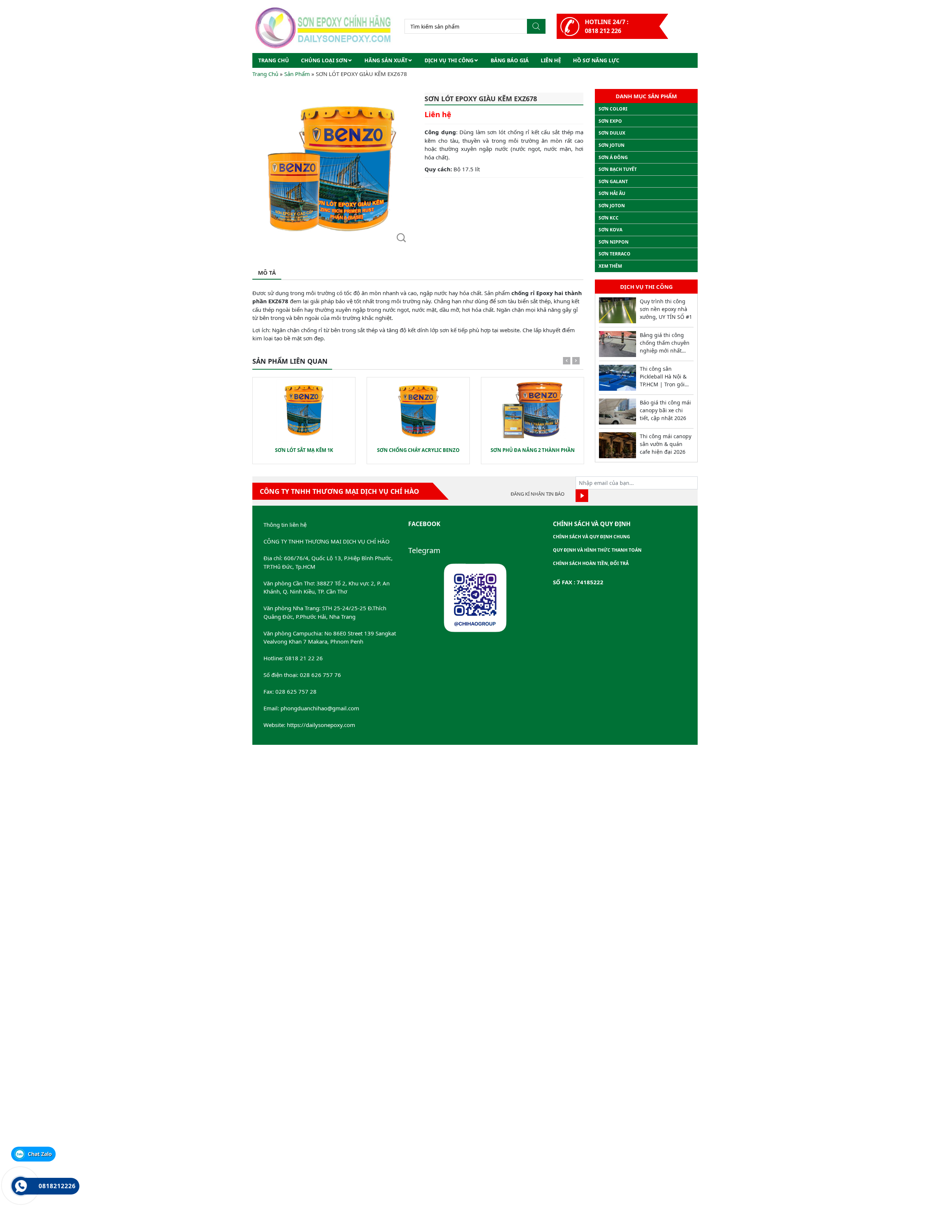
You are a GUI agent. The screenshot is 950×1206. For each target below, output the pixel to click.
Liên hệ (551, 60)
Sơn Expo (610, 121)
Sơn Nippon (614, 242)
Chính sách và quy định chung (591, 536)
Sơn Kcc (609, 218)
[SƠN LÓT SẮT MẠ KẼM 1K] (304, 410)
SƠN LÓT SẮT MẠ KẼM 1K (304, 450)
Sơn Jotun (612, 145)
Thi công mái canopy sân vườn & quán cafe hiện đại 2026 (665, 444)
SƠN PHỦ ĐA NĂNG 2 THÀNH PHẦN (533, 450)
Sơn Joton (612, 205)
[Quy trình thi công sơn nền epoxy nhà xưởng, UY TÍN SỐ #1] (617, 310)
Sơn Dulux (612, 133)
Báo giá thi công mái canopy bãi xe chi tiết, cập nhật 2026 (665, 410)
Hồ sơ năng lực (596, 60)
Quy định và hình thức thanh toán (597, 550)
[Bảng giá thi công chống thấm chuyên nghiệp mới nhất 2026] (617, 344)
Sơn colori (613, 109)
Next (576, 362)
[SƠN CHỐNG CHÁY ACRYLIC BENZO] (418, 410)
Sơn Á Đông (613, 157)
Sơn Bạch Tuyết (618, 169)
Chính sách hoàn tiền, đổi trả (591, 563)
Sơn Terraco (614, 254)
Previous (566, 362)
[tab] (266, 273)
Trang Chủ (265, 73)
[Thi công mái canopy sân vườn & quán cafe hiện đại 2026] (617, 445)
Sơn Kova (610, 230)
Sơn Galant (613, 181)
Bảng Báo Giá (510, 60)
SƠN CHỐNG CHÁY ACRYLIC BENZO (418, 450)
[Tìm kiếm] (536, 26)
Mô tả (267, 272)
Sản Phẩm (297, 73)
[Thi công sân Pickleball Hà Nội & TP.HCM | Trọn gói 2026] (617, 378)
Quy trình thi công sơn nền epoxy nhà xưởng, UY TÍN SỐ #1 (666, 309)
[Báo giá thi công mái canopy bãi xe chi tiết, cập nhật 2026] (617, 411)
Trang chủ (273, 60)
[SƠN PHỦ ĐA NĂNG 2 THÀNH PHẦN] (532, 410)
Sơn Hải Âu (612, 193)
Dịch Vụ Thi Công (449, 60)
